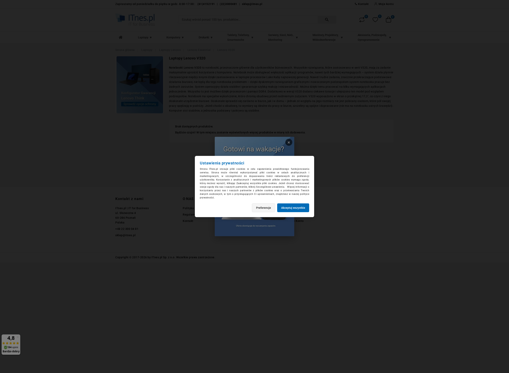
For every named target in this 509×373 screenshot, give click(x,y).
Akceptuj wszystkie (293, 207)
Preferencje (263, 207)
